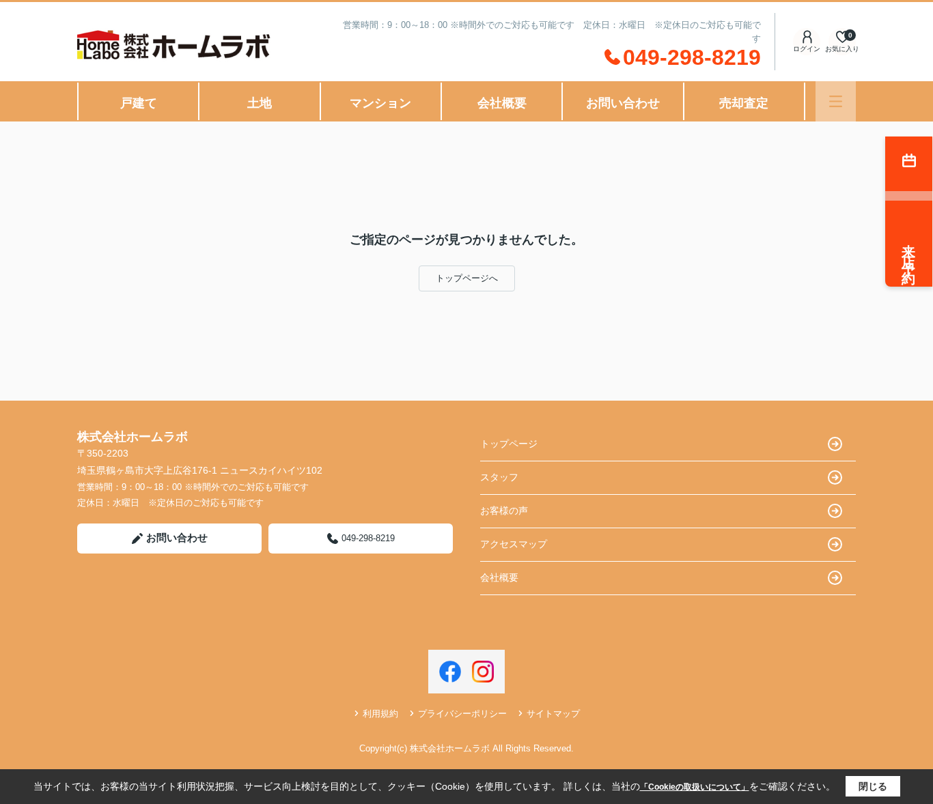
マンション (380, 103)
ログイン (806, 49)
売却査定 (743, 103)
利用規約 (380, 713)
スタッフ (499, 477)
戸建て (138, 103)
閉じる (873, 786)
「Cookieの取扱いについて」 (694, 787)
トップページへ (467, 278)
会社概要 (502, 103)
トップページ (509, 443)
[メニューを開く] (835, 101)
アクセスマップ (513, 544)
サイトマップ (553, 713)
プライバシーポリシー (462, 713)
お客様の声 (504, 510)
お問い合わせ (623, 103)
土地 (259, 103)
